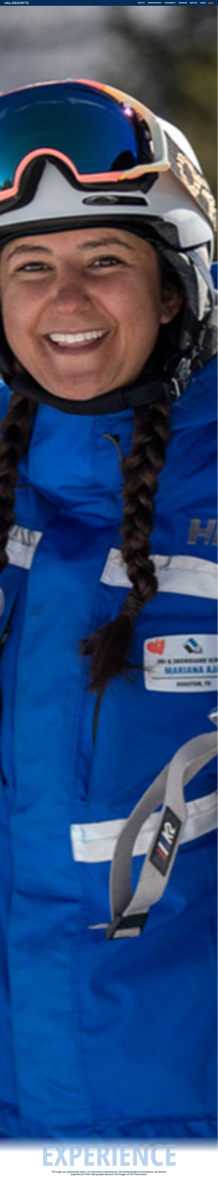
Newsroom (183, 3)
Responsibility (170, 3)
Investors (193, 3)
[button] (141, 3)
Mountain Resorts (155, 3)
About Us (141, 3)
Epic (211, 3)
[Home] (17, 3)
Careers (203, 3)
